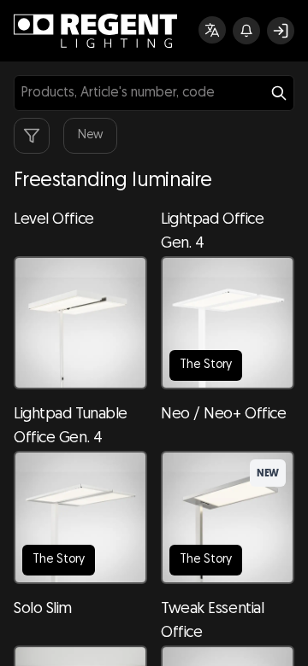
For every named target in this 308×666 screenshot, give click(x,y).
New (90, 135)
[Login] (280, 30)
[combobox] (154, 93)
